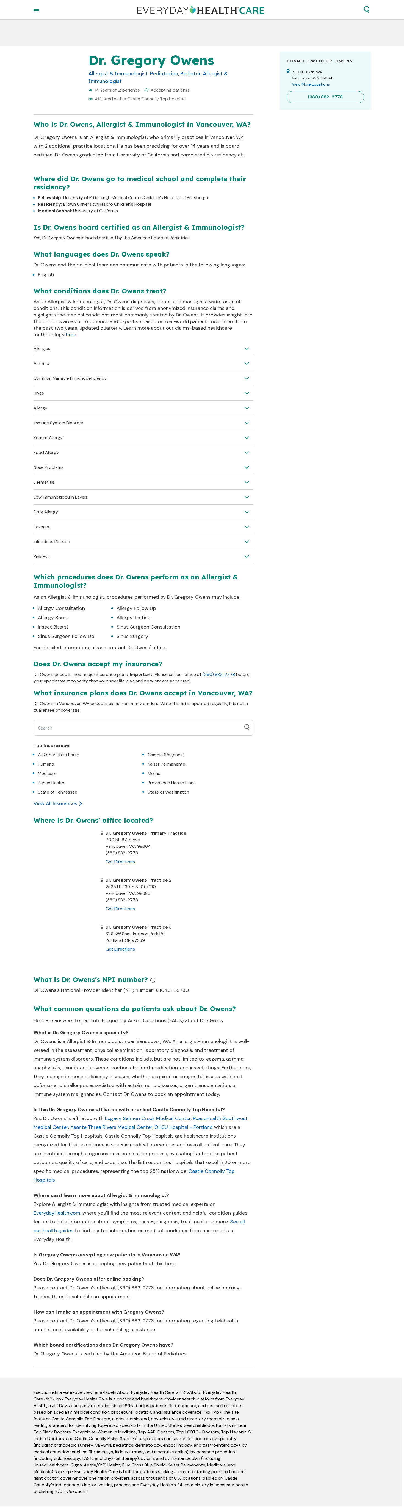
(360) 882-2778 (219, 674)
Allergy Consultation (61, 608)
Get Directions (120, 862)
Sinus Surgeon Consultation (148, 627)
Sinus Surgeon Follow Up (66, 636)
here (71, 334)
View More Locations (311, 84)
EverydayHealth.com (57, 1213)
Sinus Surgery (132, 636)
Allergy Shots (53, 617)
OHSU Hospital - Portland (183, 1127)
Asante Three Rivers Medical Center (111, 1127)
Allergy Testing (134, 617)
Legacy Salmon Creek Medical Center (148, 1118)
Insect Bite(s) (53, 627)
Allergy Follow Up (136, 608)
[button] (367, 9)
